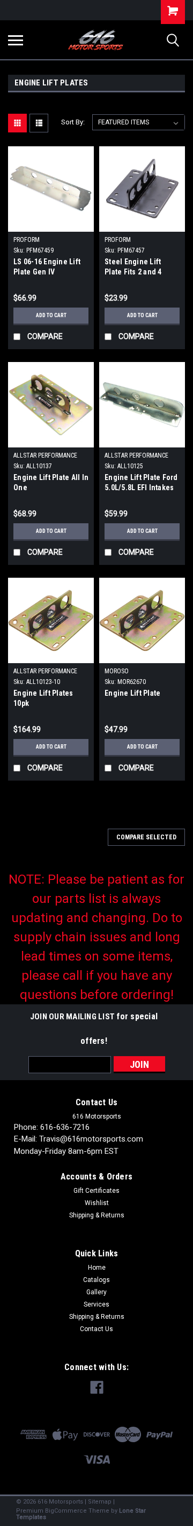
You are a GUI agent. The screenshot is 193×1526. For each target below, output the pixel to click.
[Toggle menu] (15, 40)
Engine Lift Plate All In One (50, 482)
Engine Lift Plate (132, 693)
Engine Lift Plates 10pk (43, 698)
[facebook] (96, 1387)
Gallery (96, 1292)
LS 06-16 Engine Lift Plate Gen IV (46, 266)
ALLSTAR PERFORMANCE (45, 455)
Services (96, 1304)
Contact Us (96, 1329)
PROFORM (26, 239)
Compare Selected (146, 837)
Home (97, 1267)
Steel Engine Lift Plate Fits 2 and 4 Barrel (133, 267)
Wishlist (97, 1203)
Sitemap (100, 1501)
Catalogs (96, 1280)
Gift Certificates (96, 1190)
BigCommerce (66, 1510)
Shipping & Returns (96, 1215)
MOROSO (117, 671)
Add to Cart (51, 315)
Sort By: (73, 122)
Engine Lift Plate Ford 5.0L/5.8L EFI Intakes (141, 482)
